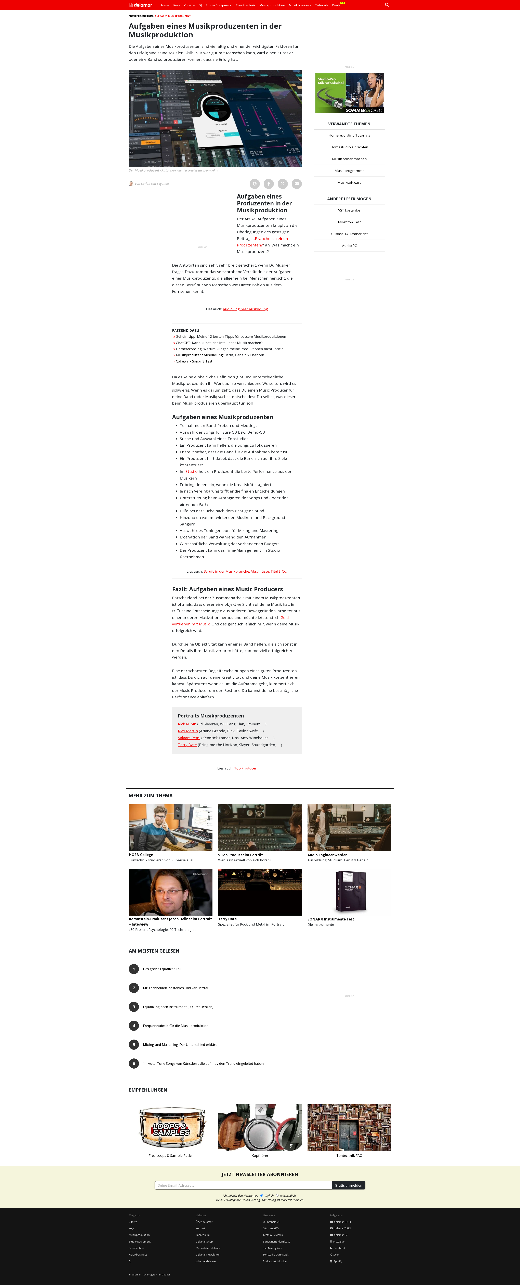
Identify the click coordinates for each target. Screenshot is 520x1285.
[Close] (335, 596)
